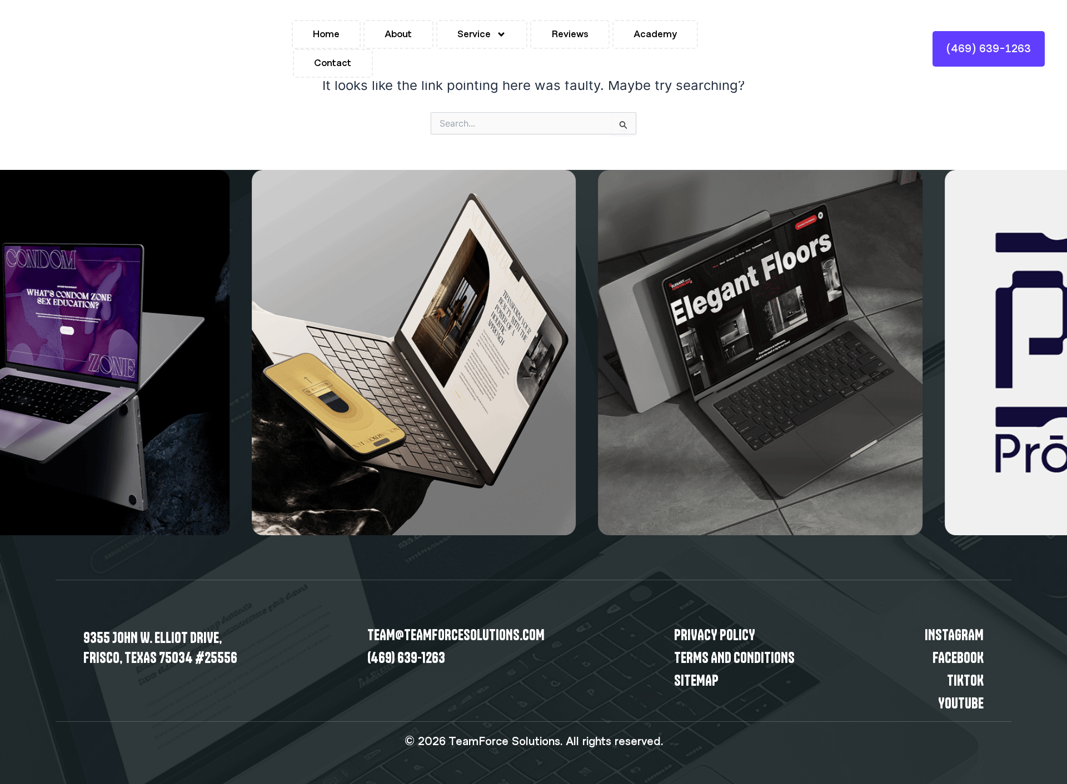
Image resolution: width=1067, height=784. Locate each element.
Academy (655, 34)
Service (474, 34)
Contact (332, 63)
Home (326, 34)
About (398, 34)
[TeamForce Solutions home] (39, 48)
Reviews (570, 34)
